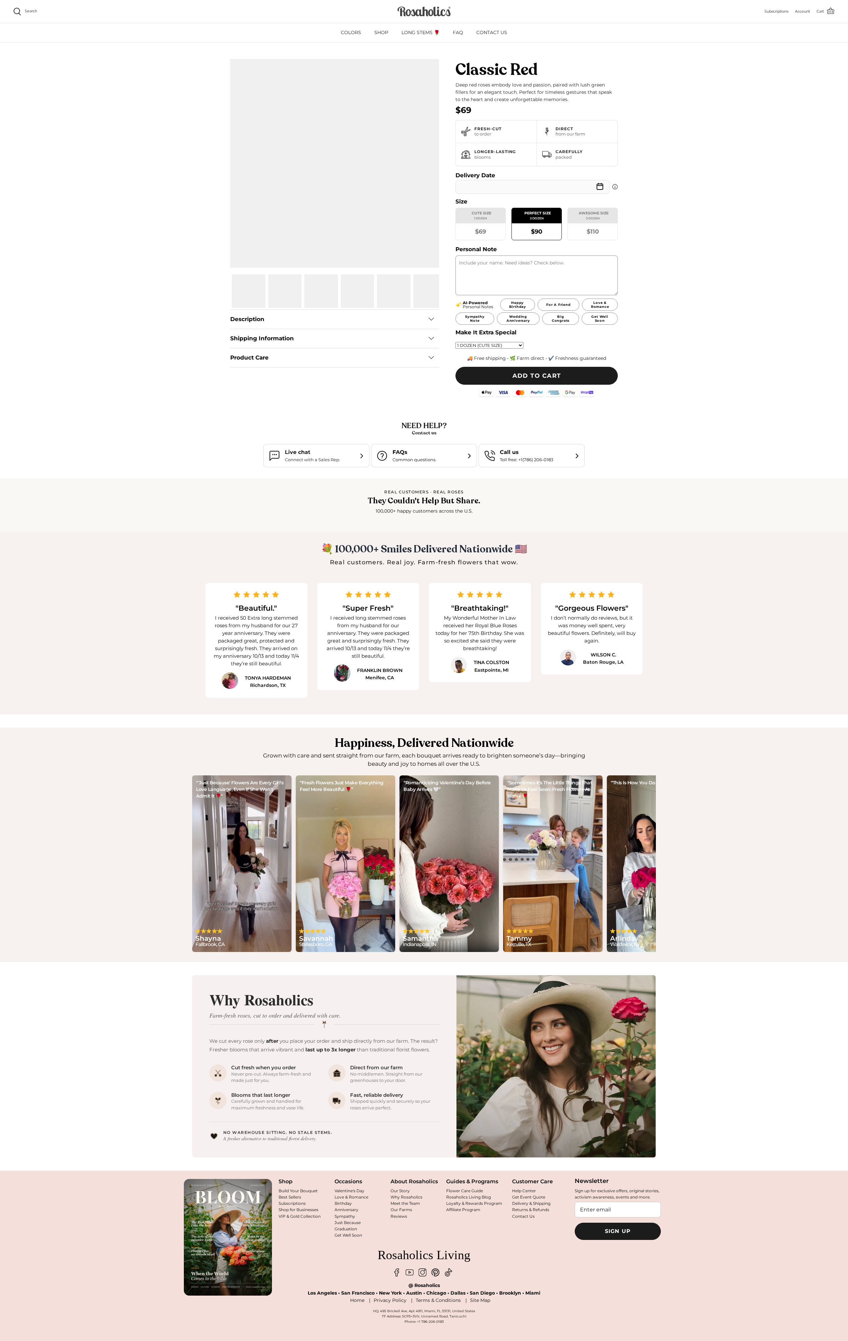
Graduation (346, 1228)
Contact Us (523, 1216)
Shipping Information (262, 338)
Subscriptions (292, 1203)
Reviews (399, 1216)
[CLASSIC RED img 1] (248, 291)
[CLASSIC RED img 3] (321, 291)
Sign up (618, 1231)
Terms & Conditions (438, 1300)
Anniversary (346, 1209)
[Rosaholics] (424, 11)
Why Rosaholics (406, 1197)
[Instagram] (422, 1272)
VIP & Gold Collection (300, 1216)
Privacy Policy (390, 1300)
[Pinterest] (435, 1272)
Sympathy (345, 1216)
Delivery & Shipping (531, 1203)
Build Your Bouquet (298, 1190)
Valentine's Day (349, 1190)
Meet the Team (405, 1203)
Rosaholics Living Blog (468, 1197)
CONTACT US (491, 32)
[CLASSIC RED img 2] (285, 291)
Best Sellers (290, 1197)
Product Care (249, 357)
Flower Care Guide (464, 1190)
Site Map (480, 1300)
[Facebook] (397, 1272)
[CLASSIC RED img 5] (393, 291)
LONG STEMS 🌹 (420, 32)
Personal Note (476, 249)
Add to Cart (536, 375)
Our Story (400, 1190)
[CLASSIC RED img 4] (357, 291)
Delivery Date (475, 175)
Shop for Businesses (298, 1209)
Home (357, 1300)
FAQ (458, 32)
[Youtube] (409, 1272)
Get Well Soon (348, 1235)
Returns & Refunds (530, 1209)
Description (247, 319)
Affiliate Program (463, 1209)
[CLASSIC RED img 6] (430, 291)
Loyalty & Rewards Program (474, 1203)
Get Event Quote (528, 1197)
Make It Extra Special (485, 332)
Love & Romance (351, 1197)
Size (461, 201)
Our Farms (401, 1209)
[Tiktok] (448, 1272)
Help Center (524, 1190)
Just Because (348, 1222)
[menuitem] (351, 32)
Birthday (343, 1203)
